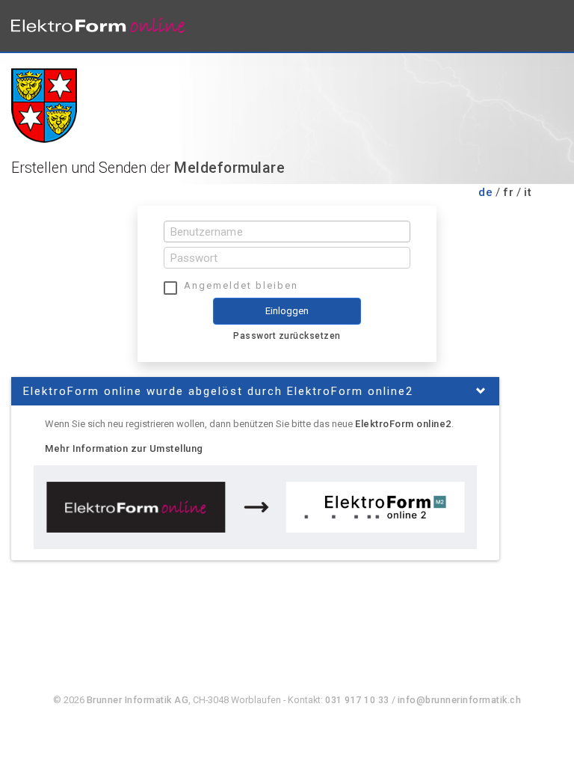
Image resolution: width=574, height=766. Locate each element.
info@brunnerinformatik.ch (460, 699)
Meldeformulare (229, 168)
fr (508, 192)
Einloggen (287, 310)
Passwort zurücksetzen (287, 336)
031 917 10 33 (357, 699)
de (485, 192)
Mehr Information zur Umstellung (124, 448)
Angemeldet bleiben (241, 285)
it (527, 192)
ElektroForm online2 (403, 423)
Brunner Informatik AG (138, 699)
